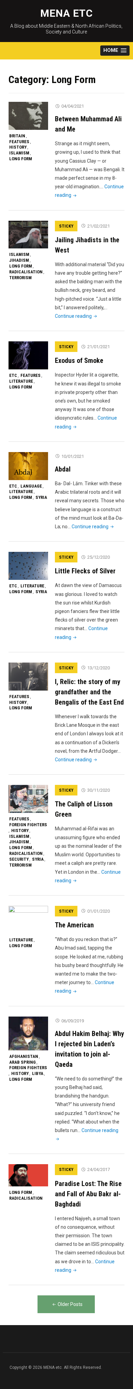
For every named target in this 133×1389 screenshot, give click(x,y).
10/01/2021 (72, 456)
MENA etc (66, 13)
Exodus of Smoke (79, 360)
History (18, 147)
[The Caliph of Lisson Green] (28, 798)
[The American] (28, 919)
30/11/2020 (98, 790)
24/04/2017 (98, 1169)
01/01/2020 (98, 911)
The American (74, 925)
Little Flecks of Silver (85, 571)
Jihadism (19, 260)
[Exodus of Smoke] (28, 355)
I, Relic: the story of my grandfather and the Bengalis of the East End (89, 692)
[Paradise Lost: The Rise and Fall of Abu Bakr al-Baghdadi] (28, 1175)
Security (19, 859)
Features (19, 141)
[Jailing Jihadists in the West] (28, 234)
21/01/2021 (98, 346)
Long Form (20, 158)
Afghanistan (23, 1056)
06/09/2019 (72, 1020)
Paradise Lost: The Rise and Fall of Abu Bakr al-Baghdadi (88, 1194)
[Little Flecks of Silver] (28, 565)
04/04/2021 (72, 106)
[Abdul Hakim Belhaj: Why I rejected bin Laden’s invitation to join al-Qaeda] (28, 1033)
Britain (17, 135)
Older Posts (70, 1304)
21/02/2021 (98, 226)
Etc (13, 375)
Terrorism (20, 277)
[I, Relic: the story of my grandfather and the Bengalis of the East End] (28, 676)
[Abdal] (28, 465)
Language (31, 486)
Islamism (19, 152)
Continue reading (76, 316)
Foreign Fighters (28, 824)
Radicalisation (26, 271)
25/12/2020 (98, 557)
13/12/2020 (98, 667)
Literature (21, 381)
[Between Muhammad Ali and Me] (28, 115)
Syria (41, 497)
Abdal (63, 469)
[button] (115, 50)
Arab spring (22, 1062)
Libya (37, 1073)
